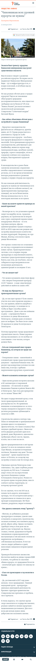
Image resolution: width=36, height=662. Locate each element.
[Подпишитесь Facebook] (8, 636)
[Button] (13, 29)
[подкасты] (14, 659)
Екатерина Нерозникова (10, 21)
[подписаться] (8, 641)
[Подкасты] (3, 641)
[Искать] (31, 659)
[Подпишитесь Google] (3, 636)
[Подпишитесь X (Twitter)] (12, 636)
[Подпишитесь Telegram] (22, 636)
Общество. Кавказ (9, 9)
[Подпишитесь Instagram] (26, 636)
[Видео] (22, 659)
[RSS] (31, 636)
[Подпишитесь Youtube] (17, 636)
